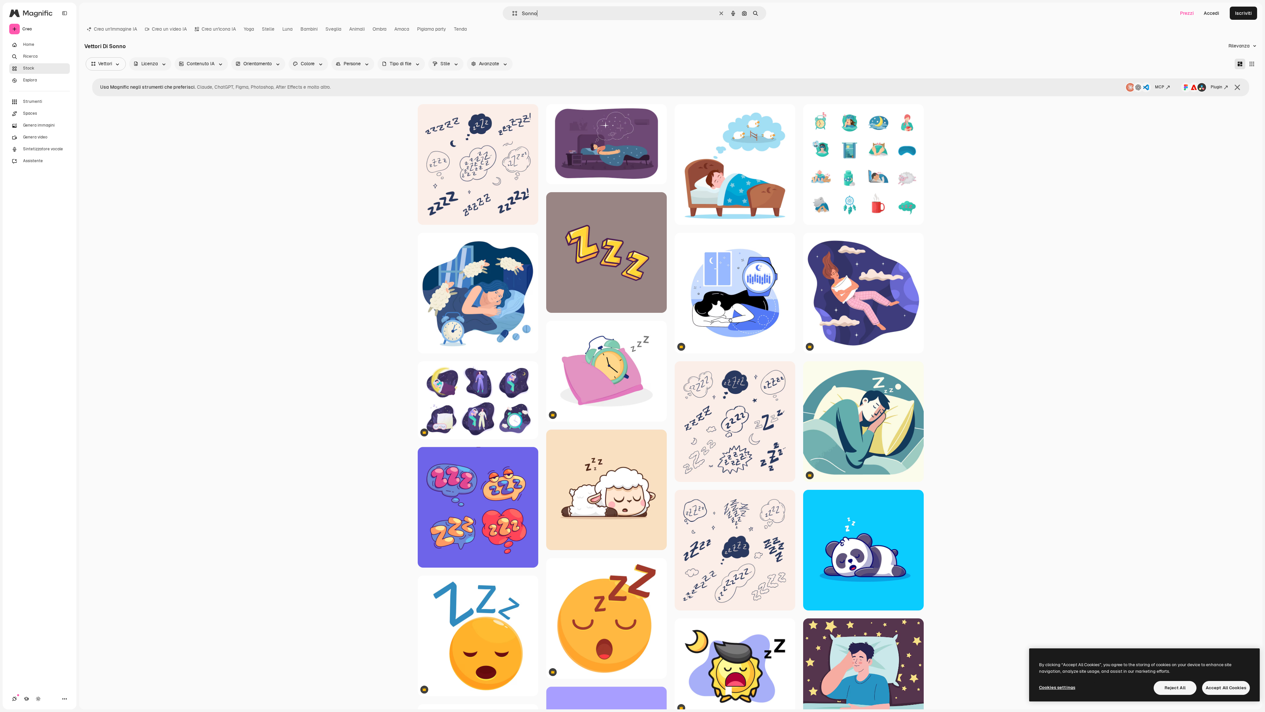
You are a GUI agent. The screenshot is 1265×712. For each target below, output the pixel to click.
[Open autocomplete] (512, 13)
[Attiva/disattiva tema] (38, 699)
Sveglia (333, 29)
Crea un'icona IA (219, 29)
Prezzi (1187, 13)
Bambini (309, 29)
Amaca (401, 29)
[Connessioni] (14, 699)
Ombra (379, 29)
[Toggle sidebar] (64, 13)
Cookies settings (1057, 687)
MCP (1159, 87)
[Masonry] (1240, 64)
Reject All (1175, 688)
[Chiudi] (1237, 87)
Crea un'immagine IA (115, 29)
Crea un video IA (169, 29)
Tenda (460, 29)
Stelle (268, 29)
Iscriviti (1243, 13)
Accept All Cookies (1226, 688)
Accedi (1211, 13)
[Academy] (26, 699)
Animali (357, 29)
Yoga (249, 29)
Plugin (1216, 87)
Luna (287, 29)
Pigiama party (431, 29)
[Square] (1252, 64)
